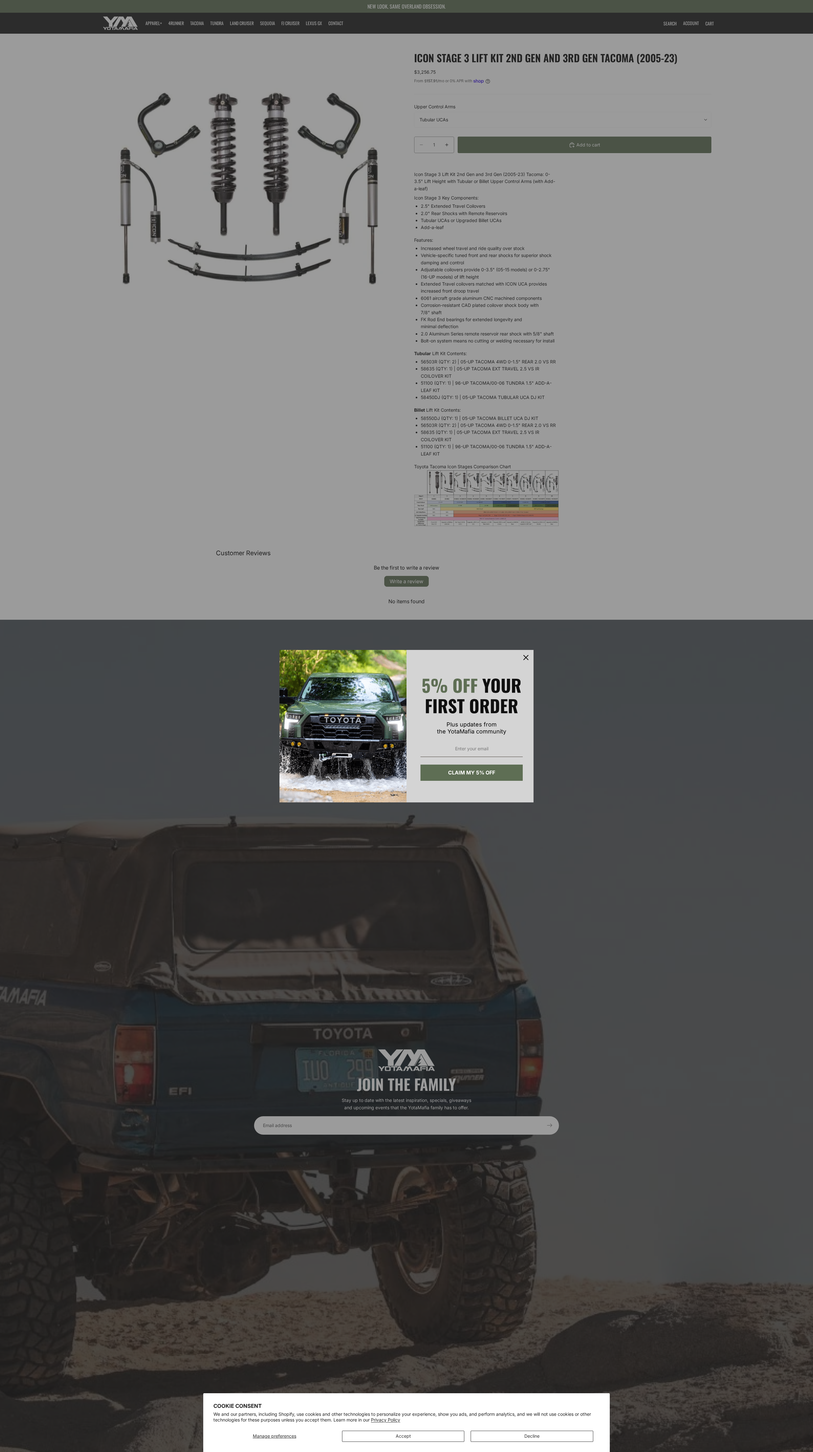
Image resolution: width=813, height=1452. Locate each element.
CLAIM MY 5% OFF (471, 772)
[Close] (526, 657)
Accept (403, 1436)
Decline (532, 1436)
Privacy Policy (385, 1419)
